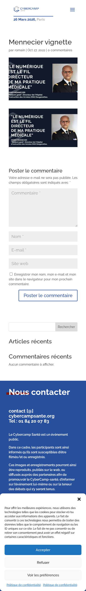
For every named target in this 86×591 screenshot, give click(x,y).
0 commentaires (60, 50)
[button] (79, 499)
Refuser (43, 563)
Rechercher (66, 327)
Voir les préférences (43, 575)
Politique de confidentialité (24, 585)
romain (20, 50)
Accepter (43, 550)
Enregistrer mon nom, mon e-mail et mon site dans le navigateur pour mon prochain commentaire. (42, 279)
